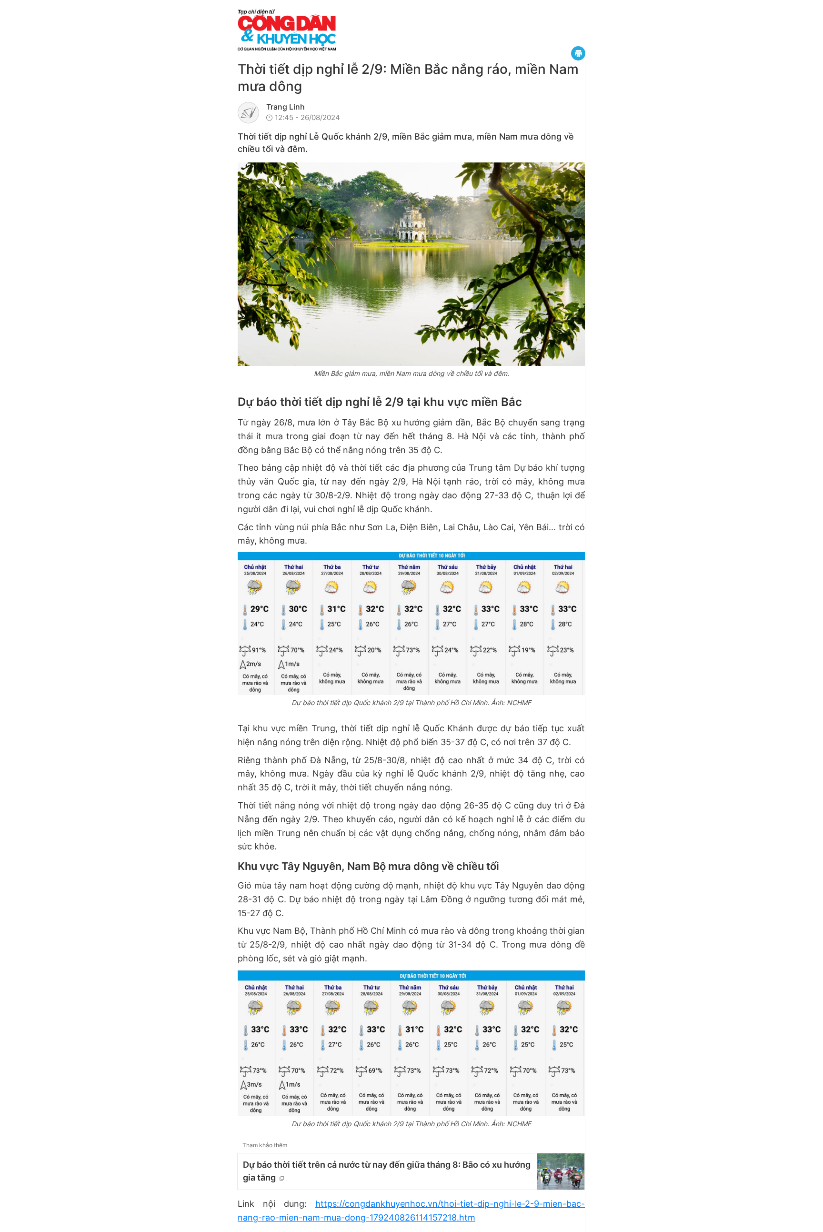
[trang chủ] (345, 30)
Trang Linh (285, 106)
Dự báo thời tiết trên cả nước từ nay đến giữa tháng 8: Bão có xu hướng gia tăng (387, 1171)
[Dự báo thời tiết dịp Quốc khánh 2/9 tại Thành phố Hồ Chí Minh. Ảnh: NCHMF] (411, 623)
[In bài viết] (578, 53)
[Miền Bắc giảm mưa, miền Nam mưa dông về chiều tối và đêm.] (411, 264)
